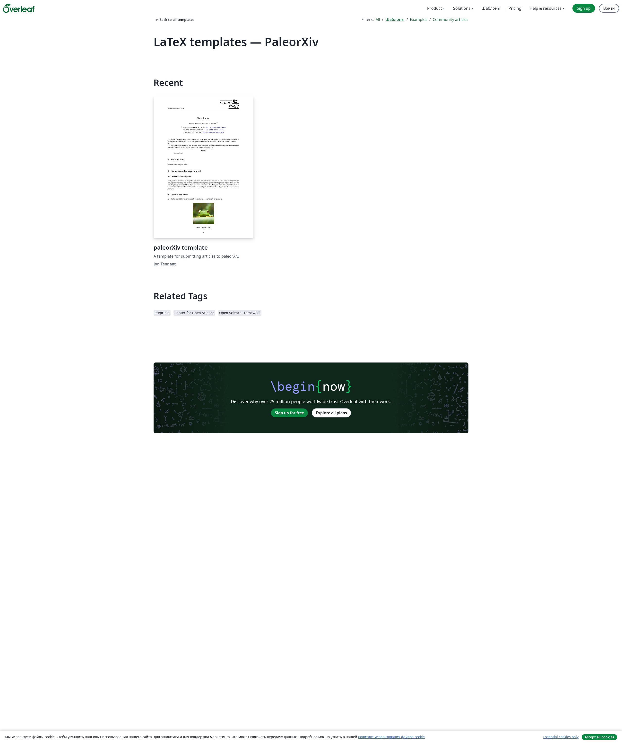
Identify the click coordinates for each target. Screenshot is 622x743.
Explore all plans (331, 413)
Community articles (450, 19)
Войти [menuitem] (609, 8)
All (378, 19)
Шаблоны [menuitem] (491, 8)
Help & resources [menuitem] (546, 8)
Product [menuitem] (434, 8)
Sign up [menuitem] (584, 8)
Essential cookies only (561, 736)
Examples (418, 19)
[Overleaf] (19, 8)
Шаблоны (395, 19)
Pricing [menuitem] (515, 8)
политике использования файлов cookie (391, 736)
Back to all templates (174, 19)
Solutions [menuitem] (461, 8)
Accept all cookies (599, 737)
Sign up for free (289, 413)
